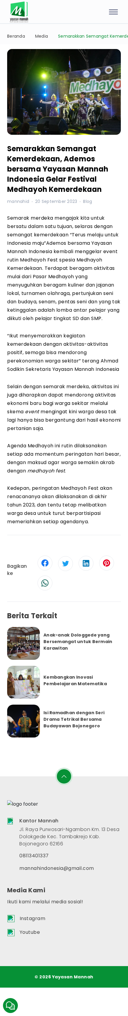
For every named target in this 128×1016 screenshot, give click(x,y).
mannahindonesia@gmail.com (56, 868)
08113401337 (34, 855)
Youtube (30, 932)
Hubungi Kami (10, 1005)
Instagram (33, 918)
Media (41, 36)
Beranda (16, 36)
